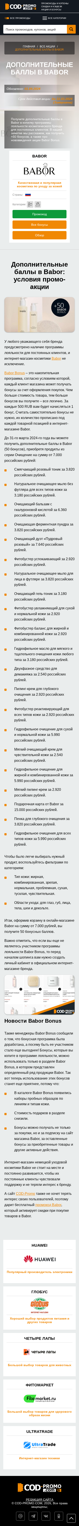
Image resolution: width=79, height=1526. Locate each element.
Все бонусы (39, 224)
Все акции (47, 46)
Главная (29, 46)
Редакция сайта (39, 1499)
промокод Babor (48, 1205)
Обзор (39, 235)
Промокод (39, 214)
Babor (56, 358)
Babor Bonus (14, 373)
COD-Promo (25, 1194)
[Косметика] (30, 204)
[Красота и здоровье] (37, 204)
